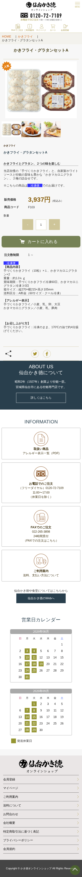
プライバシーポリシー (18, 840)
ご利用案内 (10, 796)
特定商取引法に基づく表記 (21, 831)
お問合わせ (10, 814)
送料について (12, 805)
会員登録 (9, 779)
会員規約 (9, 849)
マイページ (10, 788)
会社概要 (9, 822)
